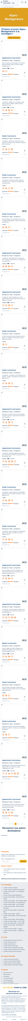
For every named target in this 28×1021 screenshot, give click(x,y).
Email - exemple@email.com (8, 858)
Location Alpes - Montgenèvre (8, 6)
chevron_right (22, 824)
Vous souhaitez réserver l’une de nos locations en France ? (15, 869)
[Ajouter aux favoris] (24, 76)
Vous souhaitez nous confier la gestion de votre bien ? (15, 873)
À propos (4, 969)
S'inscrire (23, 861)
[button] (25, 2)
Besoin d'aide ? (6, 866)
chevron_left (6, 824)
